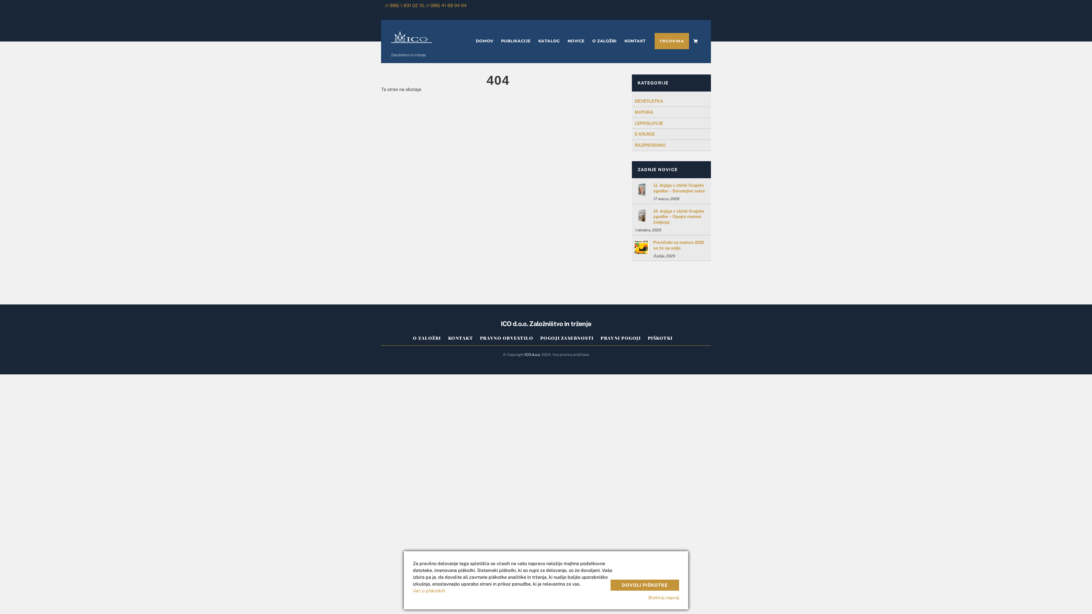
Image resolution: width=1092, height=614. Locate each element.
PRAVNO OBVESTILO (506, 338)
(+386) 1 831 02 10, (405, 5)
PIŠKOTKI (660, 338)
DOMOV (484, 41)
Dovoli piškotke (645, 585)
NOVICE (576, 41)
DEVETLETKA (649, 101)
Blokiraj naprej (663, 597)
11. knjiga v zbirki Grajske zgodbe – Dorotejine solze (679, 188)
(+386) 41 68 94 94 (446, 5)
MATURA (644, 112)
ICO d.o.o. (533, 354)
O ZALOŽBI (604, 41)
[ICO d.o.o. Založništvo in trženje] (412, 40)
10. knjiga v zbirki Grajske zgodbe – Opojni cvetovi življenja (678, 217)
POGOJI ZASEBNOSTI (567, 338)
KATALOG (549, 41)
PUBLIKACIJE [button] (516, 41)
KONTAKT (635, 41)
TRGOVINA (671, 41)
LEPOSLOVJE (649, 123)
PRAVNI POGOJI (621, 338)
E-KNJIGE (645, 134)
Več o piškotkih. (429, 591)
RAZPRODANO (650, 145)
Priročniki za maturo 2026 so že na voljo (678, 245)
